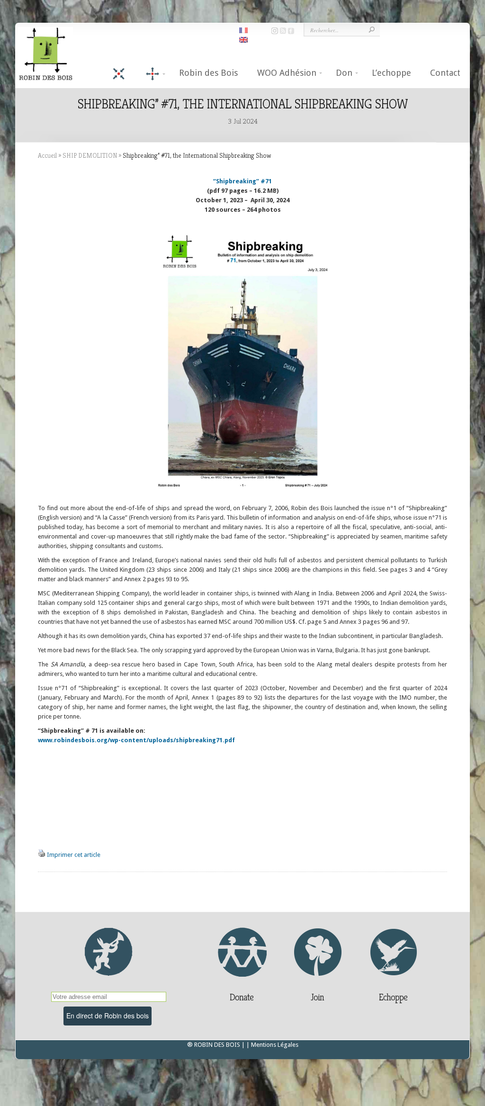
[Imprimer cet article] (41, 854)
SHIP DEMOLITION (90, 155)
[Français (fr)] (243, 29)
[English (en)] (243, 39)
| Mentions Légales (272, 1044)
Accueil (47, 155)
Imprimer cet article (73, 854)
